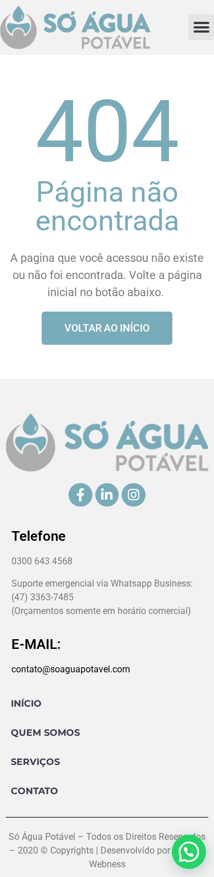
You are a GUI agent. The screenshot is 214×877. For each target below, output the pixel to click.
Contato (34, 791)
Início (26, 703)
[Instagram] (133, 495)
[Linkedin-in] (107, 495)
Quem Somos (45, 732)
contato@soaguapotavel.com (70, 669)
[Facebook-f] (80, 495)
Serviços (35, 761)
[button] (201, 27)
